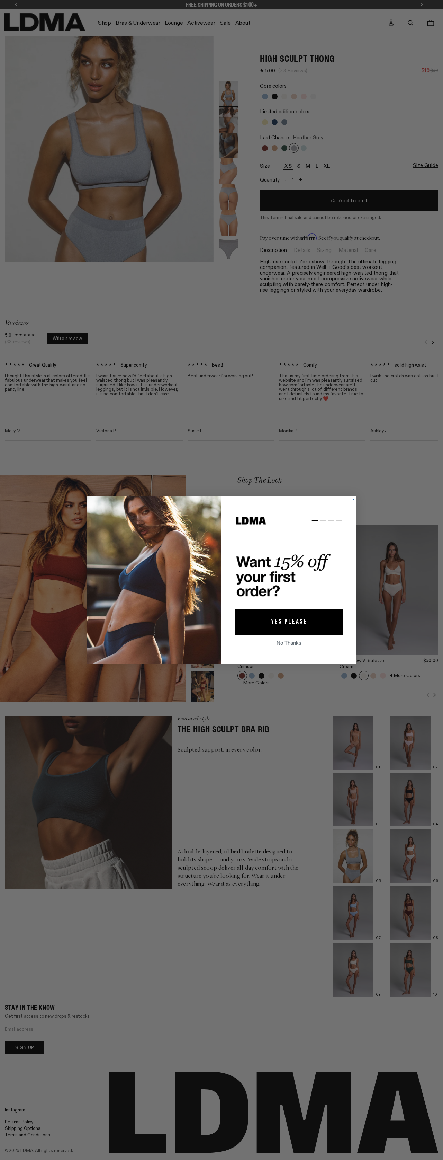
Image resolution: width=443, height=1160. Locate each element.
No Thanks (289, 643)
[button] (289, 558)
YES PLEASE (289, 621)
